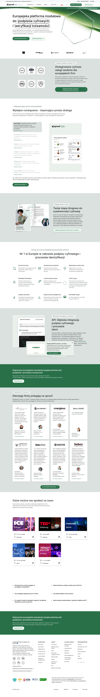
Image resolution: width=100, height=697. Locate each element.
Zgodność (66, 650)
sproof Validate (41, 656)
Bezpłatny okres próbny (55, 647)
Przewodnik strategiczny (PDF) (55, 653)
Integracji (40, 662)
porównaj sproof (68, 648)
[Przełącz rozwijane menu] (48, 4)
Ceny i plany (54, 644)
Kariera (79, 653)
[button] (64, 5)
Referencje (39, 4)
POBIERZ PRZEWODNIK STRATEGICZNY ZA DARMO (66, 230)
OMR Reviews (71, 679)
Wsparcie (80, 658)
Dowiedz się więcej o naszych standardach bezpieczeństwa (70, 89)
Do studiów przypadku (49, 487)
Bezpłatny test (88, 4)
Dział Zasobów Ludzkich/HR (67, 658)
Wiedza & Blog (54, 656)
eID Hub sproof (41, 653)
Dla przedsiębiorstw (68, 655)
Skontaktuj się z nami (76, 4)
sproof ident (41, 646)
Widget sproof (41, 649)
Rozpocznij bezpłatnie (20, 38)
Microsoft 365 (82, 341)
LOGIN (78, 1)
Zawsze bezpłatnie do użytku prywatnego (87, 8)
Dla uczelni (66, 661)
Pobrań (52, 659)
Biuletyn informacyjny (56, 668)
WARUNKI (66, 689)
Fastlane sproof (41, 651)
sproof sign (40, 644)
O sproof (79, 644)
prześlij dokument (53, 353)
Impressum (56, 689)
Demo (52, 650)
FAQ (52, 665)
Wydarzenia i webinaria (54, 662)
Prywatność (75, 689)
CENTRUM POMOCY (85, 1)
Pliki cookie (84, 689)
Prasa (79, 656)
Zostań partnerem (82, 651)
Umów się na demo (37, 38)
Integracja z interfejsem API (41, 659)
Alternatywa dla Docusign (67, 645)
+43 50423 (92, 1)
